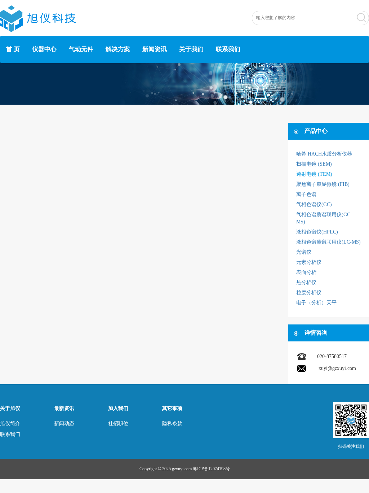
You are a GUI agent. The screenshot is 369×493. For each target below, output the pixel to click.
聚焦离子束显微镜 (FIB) (323, 184)
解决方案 (118, 49)
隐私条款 (172, 423)
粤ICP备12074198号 (211, 468)
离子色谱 (306, 194)
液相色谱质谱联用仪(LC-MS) (328, 242)
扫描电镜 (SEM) (314, 164)
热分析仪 (306, 282)
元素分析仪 (308, 262)
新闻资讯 (154, 49)
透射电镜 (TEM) (314, 174)
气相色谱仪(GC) (314, 204)
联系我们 (228, 49)
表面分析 (306, 272)
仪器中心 (44, 49)
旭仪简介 (10, 423)
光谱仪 (303, 252)
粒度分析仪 (308, 292)
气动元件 (81, 49)
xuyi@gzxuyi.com (337, 368)
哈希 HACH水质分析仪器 (324, 154)
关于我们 (191, 49)
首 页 (13, 49)
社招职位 (118, 423)
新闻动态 (64, 423)
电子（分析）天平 (316, 302)
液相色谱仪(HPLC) (317, 232)
